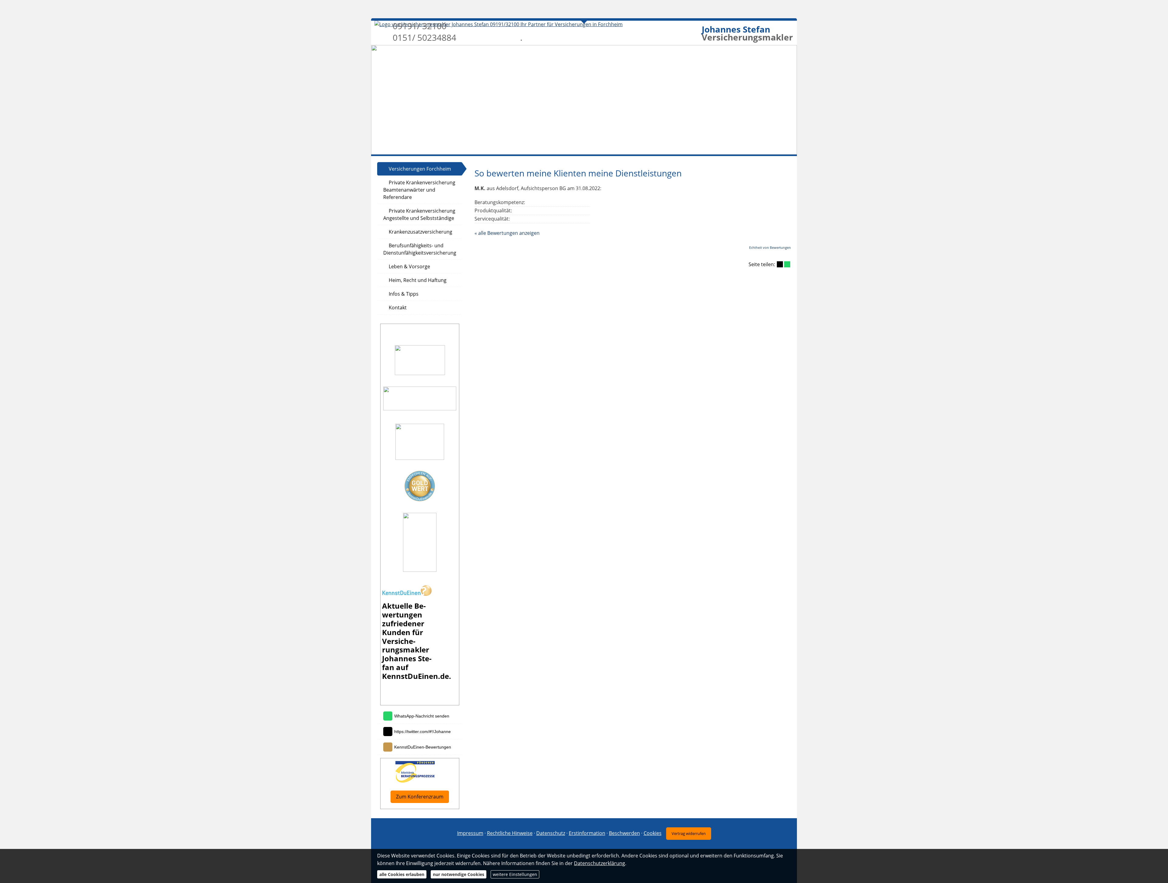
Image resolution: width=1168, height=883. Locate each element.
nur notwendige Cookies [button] (458, 874)
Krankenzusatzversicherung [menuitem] (420, 231)
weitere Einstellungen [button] (515, 874)
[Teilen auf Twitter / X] (780, 264)
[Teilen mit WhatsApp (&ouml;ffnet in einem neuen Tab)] (787, 264)
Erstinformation (587, 833)
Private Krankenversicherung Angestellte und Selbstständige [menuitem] (419, 214)
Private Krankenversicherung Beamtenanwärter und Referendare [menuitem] (419, 189)
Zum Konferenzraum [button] (419, 796)
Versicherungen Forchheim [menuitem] (420, 168)
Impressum (470, 833)
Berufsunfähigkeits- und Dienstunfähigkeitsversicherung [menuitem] (419, 249)
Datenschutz (550, 833)
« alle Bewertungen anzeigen (507, 233)
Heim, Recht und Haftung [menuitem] (418, 280)
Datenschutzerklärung (599, 863)
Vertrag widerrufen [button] (689, 833)
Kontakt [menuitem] (398, 307)
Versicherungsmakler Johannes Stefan (407, 654)
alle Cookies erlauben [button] (401, 874)
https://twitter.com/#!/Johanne (422, 731)
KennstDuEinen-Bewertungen (422, 747)
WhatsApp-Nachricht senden (421, 716)
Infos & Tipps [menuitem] (404, 293)
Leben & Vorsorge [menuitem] (409, 266)
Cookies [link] (653, 833)
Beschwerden (624, 833)
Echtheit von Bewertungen (770, 247)
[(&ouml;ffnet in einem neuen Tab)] (407, 594)
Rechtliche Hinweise (510, 833)
